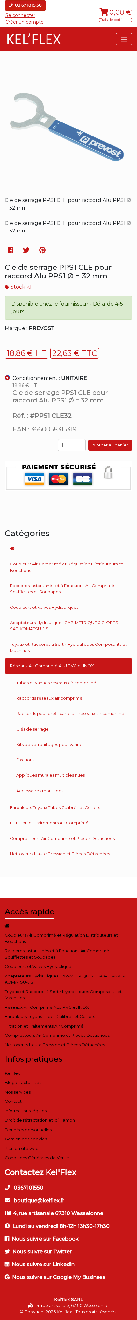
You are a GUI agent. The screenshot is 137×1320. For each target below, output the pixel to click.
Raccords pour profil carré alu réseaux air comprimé (70, 713)
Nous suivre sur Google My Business (58, 1277)
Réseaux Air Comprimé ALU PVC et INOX (52, 665)
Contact (13, 1101)
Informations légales (26, 1110)
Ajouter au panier (110, 444)
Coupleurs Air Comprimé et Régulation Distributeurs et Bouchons (66, 567)
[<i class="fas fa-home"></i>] (68, 548)
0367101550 (27, 1188)
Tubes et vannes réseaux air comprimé (56, 682)
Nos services (18, 1092)
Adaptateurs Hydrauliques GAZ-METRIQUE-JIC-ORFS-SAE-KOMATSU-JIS (65, 625)
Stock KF (22, 287)
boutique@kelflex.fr (38, 1201)
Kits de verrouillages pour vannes (50, 744)
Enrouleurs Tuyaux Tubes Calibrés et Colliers (55, 807)
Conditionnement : (49, 378)
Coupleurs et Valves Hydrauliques (44, 607)
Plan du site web (22, 1148)
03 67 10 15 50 (28, 5)
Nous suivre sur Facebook (45, 1239)
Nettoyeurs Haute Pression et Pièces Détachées (60, 853)
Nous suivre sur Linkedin (43, 1264)
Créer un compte (24, 22)
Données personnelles (28, 1129)
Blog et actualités (23, 1082)
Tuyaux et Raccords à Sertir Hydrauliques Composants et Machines (68, 647)
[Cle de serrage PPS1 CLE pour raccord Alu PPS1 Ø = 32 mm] (68, 185)
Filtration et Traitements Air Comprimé (49, 822)
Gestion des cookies (26, 1138)
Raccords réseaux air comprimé (49, 698)
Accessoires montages (39, 790)
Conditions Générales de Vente (37, 1157)
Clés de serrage (32, 729)
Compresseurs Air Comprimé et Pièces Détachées (62, 838)
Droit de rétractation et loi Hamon (40, 1120)
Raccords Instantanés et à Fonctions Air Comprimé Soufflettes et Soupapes (62, 588)
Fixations (25, 759)
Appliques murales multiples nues (50, 775)
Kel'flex (12, 1073)
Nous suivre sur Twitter (42, 1252)
